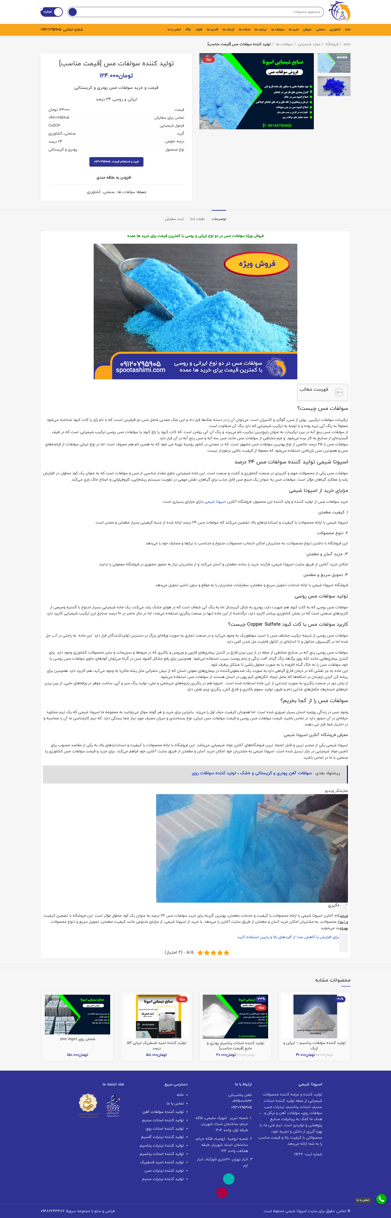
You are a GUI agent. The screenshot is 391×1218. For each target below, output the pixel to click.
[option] (334, 63)
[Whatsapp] (242, 1179)
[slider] (287, 937)
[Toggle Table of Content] (336, 392)
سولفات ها (284, 44)
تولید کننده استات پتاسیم (162, 1154)
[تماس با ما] (381, 1199)
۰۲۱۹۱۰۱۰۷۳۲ (242, 1101)
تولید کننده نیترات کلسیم (162, 1137)
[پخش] (343, 909)
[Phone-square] (228, 1179)
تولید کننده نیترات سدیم (163, 1179)
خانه (346, 44)
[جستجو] (73, 12)
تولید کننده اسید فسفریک (162, 1162)
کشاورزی (94, 192)
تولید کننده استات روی (165, 1128)
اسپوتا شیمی (215, 502)
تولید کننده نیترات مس (164, 1170)
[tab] (219, 217)
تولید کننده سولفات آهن (163, 1112)
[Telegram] (201, 1179)
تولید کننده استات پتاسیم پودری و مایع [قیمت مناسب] (235, 1046)
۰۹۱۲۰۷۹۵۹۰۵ (51, 29)
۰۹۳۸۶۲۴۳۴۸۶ (52, 1211)
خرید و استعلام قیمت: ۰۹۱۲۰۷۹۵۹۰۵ (116, 162)
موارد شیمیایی (308, 44)
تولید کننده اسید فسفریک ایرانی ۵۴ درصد (156, 1045)
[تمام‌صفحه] (343, 947)
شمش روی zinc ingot (77, 1039)
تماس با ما (175, 1103)
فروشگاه (331, 44)
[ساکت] (343, 937)
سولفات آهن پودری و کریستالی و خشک (276, 773)
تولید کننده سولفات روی (214, 773)
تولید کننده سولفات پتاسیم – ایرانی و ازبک (314, 1045)
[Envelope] (215, 1179)
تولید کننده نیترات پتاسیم (162, 1145)
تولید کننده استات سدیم (163, 1120)
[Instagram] (222, 1192)
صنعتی (109, 192)
